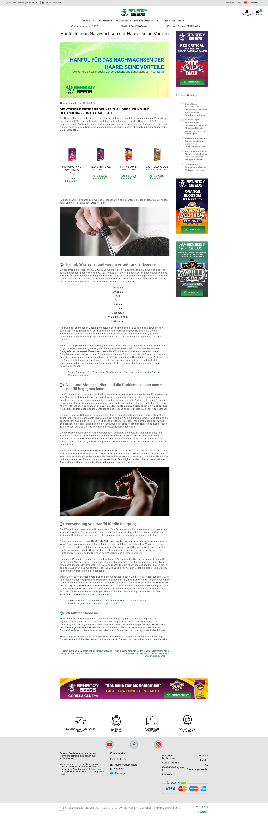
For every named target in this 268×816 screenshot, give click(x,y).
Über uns (170, 21)
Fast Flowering (144, 21)
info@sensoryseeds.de (125, 765)
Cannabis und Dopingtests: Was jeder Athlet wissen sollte (196, 167)
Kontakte (230, 3)
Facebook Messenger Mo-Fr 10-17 (24, 2)
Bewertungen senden (197, 769)
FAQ (239, 3)
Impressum (167, 774)
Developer (203, 812)
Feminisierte (123, 21)
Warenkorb (257, 12)
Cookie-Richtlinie (170, 763)
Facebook (119, 769)
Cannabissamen (134, 276)
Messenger (120, 773)
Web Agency (202, 806)
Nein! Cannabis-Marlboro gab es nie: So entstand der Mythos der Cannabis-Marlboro (86, 652)
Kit (159, 21)
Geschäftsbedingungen (173, 768)
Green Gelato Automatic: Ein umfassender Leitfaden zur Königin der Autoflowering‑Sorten (196, 109)
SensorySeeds (68, 630)
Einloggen (247, 14)
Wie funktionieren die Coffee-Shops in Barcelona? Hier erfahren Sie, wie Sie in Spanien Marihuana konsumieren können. (142, 653)
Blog (181, 21)
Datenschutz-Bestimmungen (169, 756)
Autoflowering (103, 21)
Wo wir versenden (53, 2)
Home (86, 21)
